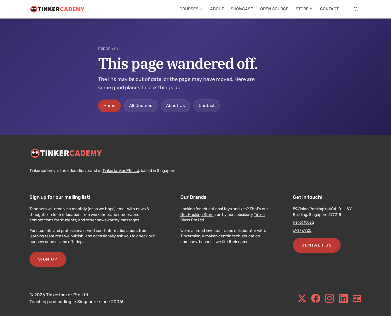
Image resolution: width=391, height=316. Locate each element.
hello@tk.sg (303, 222)
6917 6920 (302, 230)
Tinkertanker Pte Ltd (120, 170)
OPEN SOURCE (274, 9)
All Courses (140, 105)
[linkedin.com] (343, 298)
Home (109, 105)
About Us (175, 105)
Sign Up (47, 259)
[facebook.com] (315, 298)
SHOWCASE (242, 9)
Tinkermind (190, 236)
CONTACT (329, 9)
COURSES (188, 9)
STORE (302, 9)
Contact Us (316, 245)
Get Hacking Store (197, 214)
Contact (207, 105)
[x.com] (302, 298)
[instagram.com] (329, 298)
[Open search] (356, 9)
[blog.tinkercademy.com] (357, 298)
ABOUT (217, 9)
